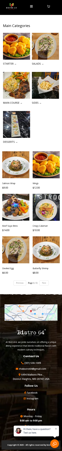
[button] (31, 6)
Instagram (32, 398)
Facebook (32, 392)
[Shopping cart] (48, 6)
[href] (31, 312)
